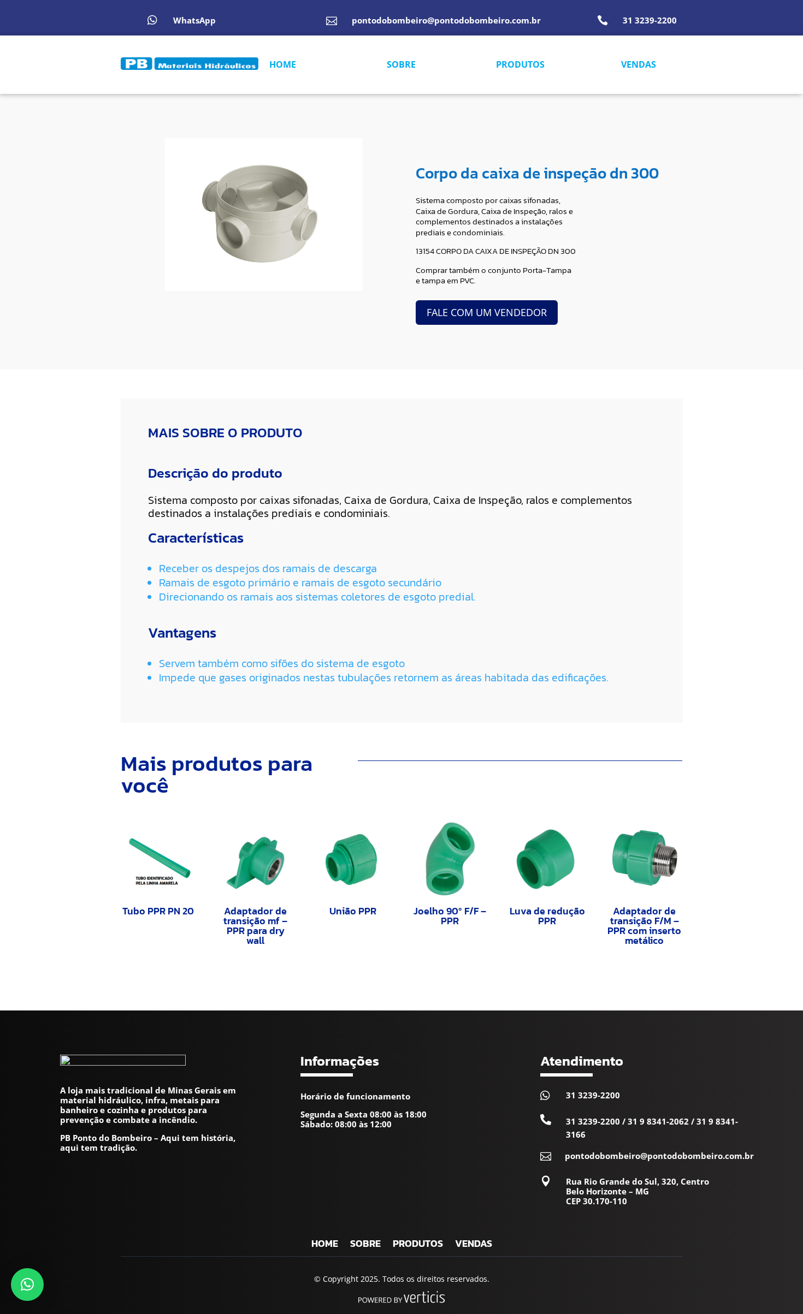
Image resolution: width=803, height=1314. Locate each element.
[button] (27, 1284)
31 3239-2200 (650, 20)
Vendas (473, 1245)
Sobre (365, 1245)
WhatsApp (194, 20)
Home (324, 1245)
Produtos (418, 1245)
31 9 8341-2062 (658, 1121)
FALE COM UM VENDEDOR (487, 312)
